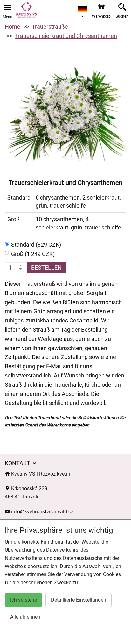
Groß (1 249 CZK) (33, 253)
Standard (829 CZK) (36, 244)
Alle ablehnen (25, 617)
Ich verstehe (23, 600)
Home (12, 26)
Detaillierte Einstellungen (78, 600)
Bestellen (46, 267)
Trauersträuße (50, 26)
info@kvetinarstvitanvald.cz (41, 512)
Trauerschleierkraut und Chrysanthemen (66, 35)
